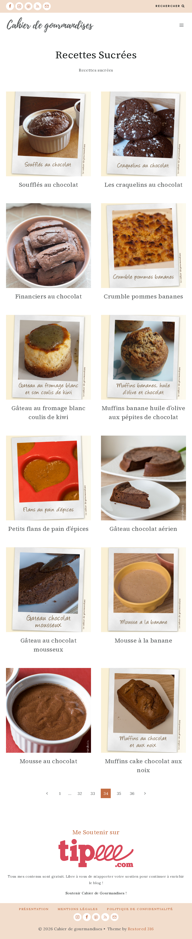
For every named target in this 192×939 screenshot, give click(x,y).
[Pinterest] (28, 6)
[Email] (47, 6)
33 (92, 793)
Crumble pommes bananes (143, 296)
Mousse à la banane (143, 640)
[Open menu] (181, 25)
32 (80, 793)
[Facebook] (10, 6)
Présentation (34, 909)
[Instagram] (19, 6)
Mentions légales (78, 909)
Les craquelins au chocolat (143, 185)
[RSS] (38, 6)
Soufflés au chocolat (48, 185)
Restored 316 (141, 928)
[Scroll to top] (180, 920)
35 (119, 793)
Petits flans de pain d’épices (48, 529)
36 (132, 793)
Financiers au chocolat (48, 296)
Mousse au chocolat (48, 761)
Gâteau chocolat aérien (143, 529)
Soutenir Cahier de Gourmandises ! (96, 893)
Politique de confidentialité (140, 909)
